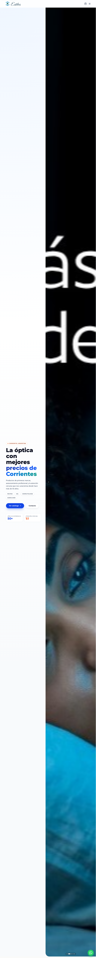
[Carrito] (85, 4)
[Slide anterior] (48, 482)
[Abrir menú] (90, 4)
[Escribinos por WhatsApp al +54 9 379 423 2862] (91, 953)
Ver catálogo (14, 506)
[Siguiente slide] (93, 482)
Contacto (32, 506)
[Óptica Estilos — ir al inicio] (12, 4)
